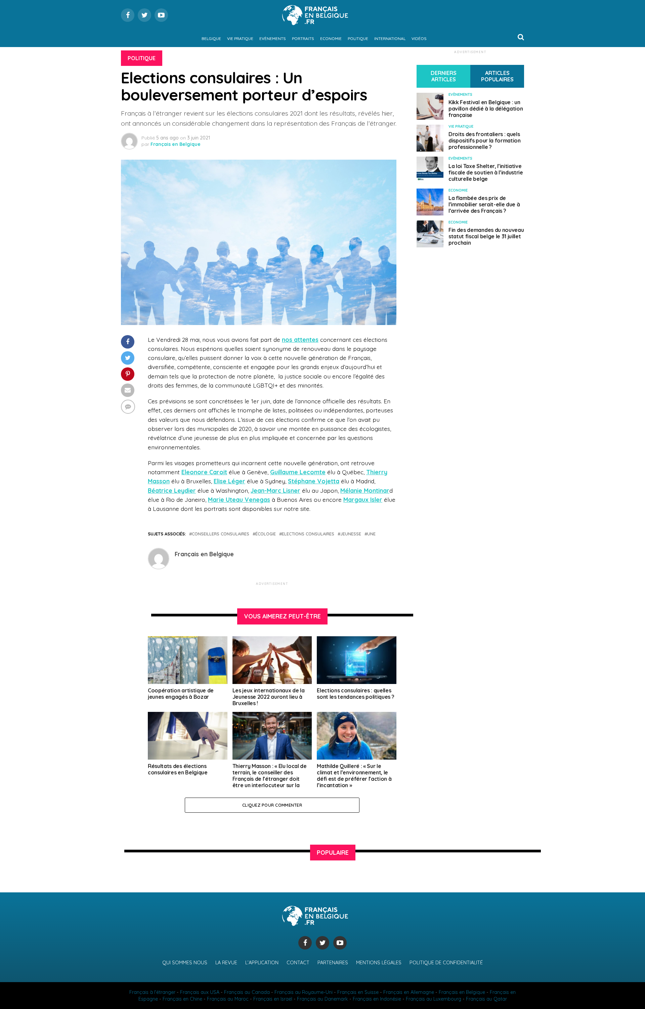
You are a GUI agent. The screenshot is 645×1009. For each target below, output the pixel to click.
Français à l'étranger (152, 992)
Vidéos (419, 38)
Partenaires (332, 963)
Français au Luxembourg (433, 999)
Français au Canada (247, 992)
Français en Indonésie (377, 999)
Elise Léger (229, 481)
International (389, 38)
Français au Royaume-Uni (303, 992)
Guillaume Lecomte (298, 472)
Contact (298, 963)
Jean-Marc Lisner (275, 490)
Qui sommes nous (184, 963)
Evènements (272, 38)
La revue (226, 963)
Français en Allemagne (408, 992)
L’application (261, 963)
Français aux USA (199, 992)
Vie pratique (240, 38)
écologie (265, 534)
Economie (331, 38)
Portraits (303, 38)
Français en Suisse (358, 992)
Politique (358, 38)
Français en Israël (272, 999)
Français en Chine (182, 999)
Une (371, 534)
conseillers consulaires (220, 534)
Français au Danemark (322, 999)
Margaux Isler (362, 499)
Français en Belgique (175, 144)
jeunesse (350, 534)
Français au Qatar (486, 999)
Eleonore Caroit (204, 472)
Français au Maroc (228, 999)
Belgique (211, 38)
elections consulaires (308, 534)
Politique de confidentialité (446, 963)
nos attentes (300, 339)
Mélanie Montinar (364, 490)
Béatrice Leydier (172, 490)
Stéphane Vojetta (313, 481)
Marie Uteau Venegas (239, 499)
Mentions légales (378, 963)
